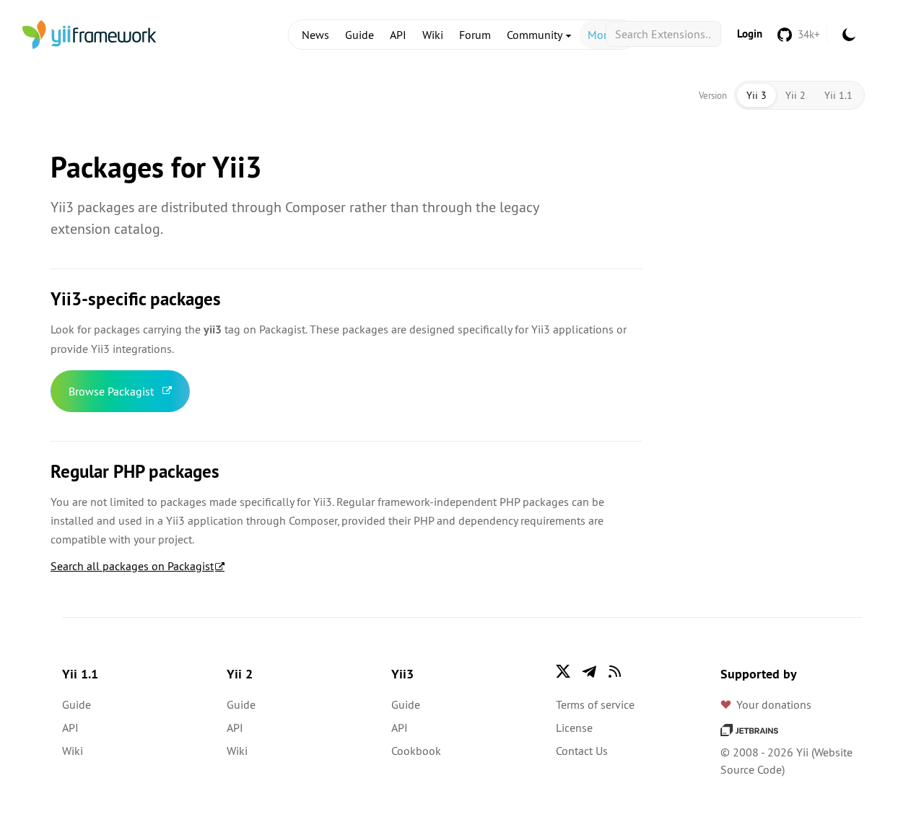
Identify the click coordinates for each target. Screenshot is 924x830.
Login (749, 33)
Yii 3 (756, 95)
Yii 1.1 (838, 95)
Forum (475, 34)
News (315, 34)
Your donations (773, 704)
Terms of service (595, 704)
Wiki (432, 34)
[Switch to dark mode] (848, 34)
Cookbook (416, 750)
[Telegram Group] (589, 671)
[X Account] (563, 671)
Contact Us (582, 750)
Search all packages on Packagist (132, 566)
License (574, 727)
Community (536, 34)
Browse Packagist (111, 391)
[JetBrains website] (749, 729)
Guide (359, 34)
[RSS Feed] (615, 671)
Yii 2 (795, 95)
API (398, 34)
